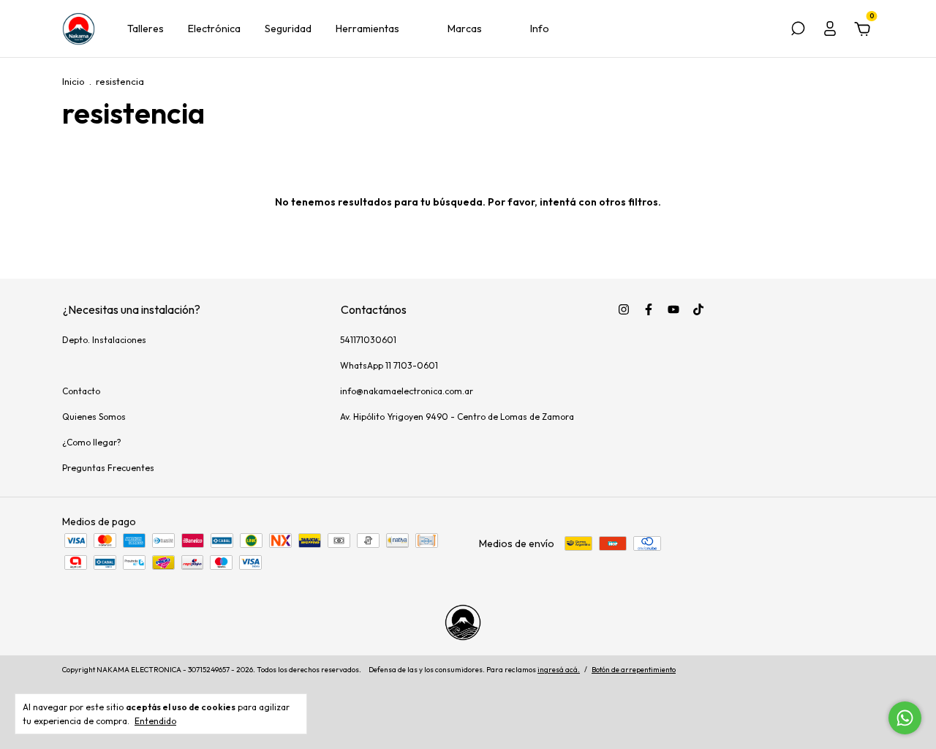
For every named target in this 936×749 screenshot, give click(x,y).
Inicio (73, 81)
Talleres (145, 28)
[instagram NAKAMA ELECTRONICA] (624, 309)
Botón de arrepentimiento (634, 669)
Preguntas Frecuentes (108, 467)
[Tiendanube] (828, 671)
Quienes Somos (94, 416)
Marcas (465, 28)
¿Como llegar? (91, 442)
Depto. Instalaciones (104, 339)
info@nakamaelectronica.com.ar (406, 390)
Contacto (81, 390)
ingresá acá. (558, 669)
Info (539, 28)
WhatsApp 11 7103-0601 (389, 365)
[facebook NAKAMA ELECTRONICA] (648, 309)
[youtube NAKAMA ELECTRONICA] (673, 309)
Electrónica (214, 28)
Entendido (155, 720)
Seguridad (288, 28)
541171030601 (368, 339)
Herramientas (367, 28)
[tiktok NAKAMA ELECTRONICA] (698, 309)
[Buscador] (798, 31)
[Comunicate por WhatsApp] (904, 717)
